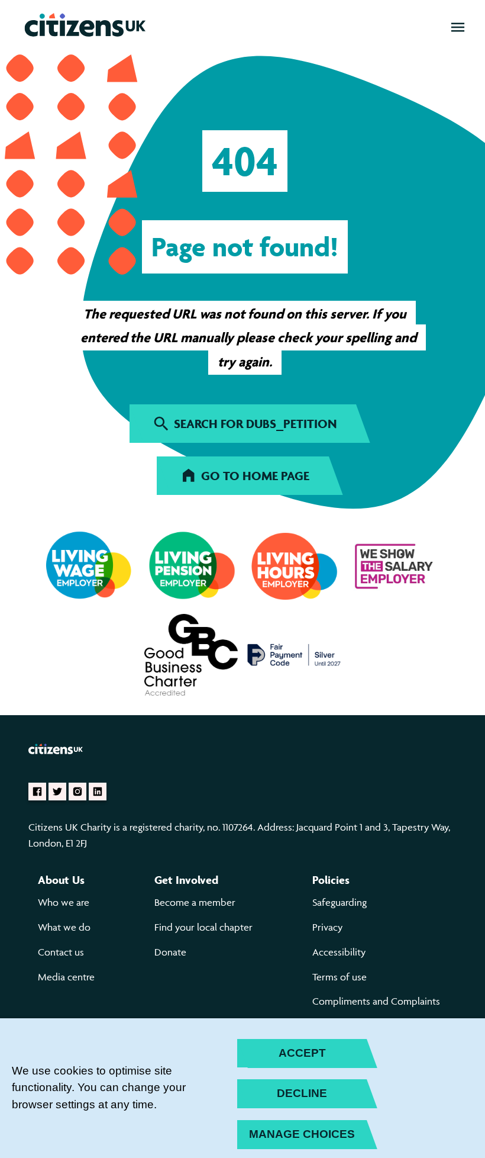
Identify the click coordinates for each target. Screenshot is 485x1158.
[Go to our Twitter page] (57, 791)
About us (61, 880)
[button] (457, 27)
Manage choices (302, 1134)
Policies (331, 880)
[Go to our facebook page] (37, 791)
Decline (302, 1093)
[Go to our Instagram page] (77, 791)
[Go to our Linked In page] (97, 791)
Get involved (186, 880)
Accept (302, 1053)
